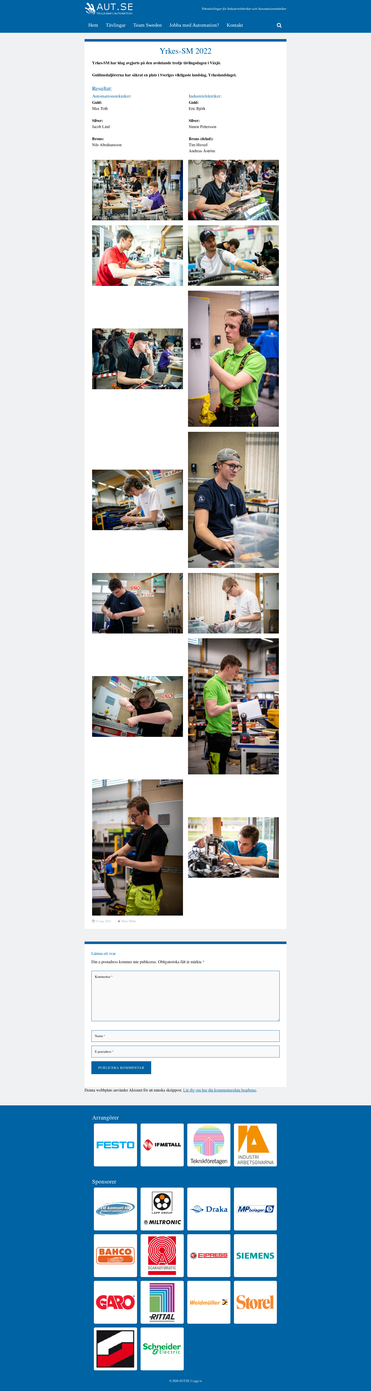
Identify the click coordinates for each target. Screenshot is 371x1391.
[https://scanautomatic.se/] (162, 1255)
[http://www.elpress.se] (208, 1255)
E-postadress (104, 1051)
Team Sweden (147, 25)
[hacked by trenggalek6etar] (109, 9)
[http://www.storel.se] (255, 1302)
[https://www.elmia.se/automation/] (115, 1348)
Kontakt (235, 25)
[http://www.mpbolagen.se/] (255, 1209)
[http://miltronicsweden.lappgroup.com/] (162, 1209)
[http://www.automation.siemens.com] (255, 1255)
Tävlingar (116, 25)
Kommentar (104, 976)
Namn (100, 1036)
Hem (93, 25)
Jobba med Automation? (194, 25)
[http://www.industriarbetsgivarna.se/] (255, 1145)
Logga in (196, 1380)
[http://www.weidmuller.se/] (208, 1302)
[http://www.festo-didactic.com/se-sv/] (115, 1145)
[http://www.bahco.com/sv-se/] (115, 1255)
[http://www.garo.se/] (115, 1302)
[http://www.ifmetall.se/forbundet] (162, 1145)
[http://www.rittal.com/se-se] (162, 1302)
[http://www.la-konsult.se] (115, 1209)
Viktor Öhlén (128, 921)
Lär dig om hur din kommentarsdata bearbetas (219, 1090)
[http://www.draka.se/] (208, 1209)
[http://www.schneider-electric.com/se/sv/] (162, 1348)
